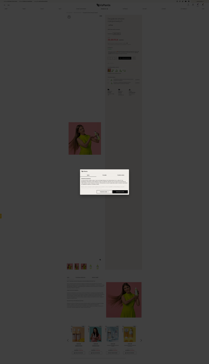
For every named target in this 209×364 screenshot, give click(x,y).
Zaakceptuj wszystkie (120, 191)
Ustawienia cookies (103, 191)
